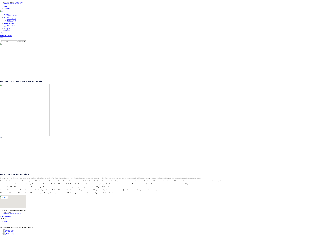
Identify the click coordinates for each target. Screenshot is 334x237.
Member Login (11, 25)
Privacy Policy (7, 221)
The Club (6, 17)
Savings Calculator (12, 20)
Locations (6, 14)
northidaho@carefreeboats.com (12, 3)
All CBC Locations (12, 22)
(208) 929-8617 (20, 2)
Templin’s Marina (12, 15)
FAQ (4, 26)
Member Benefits (11, 19)
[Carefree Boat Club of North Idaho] (2, 11)
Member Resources (8, 23)
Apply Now (6, 8)
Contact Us (6, 28)
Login (5, 6)
